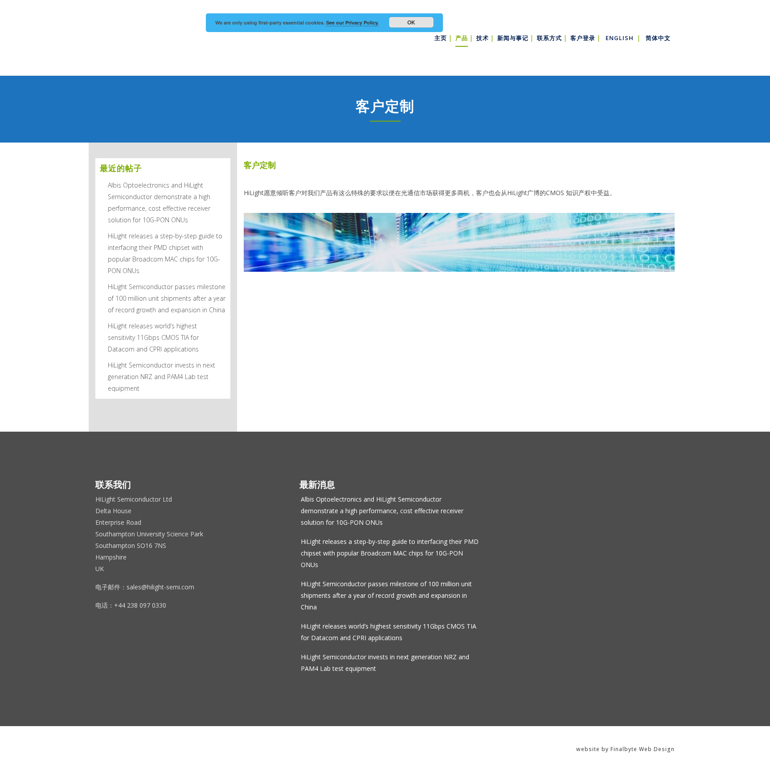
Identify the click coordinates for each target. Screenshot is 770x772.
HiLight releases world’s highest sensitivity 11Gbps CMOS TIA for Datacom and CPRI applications (153, 337)
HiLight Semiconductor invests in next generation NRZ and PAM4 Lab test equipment (161, 376)
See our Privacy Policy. (352, 22)
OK (411, 22)
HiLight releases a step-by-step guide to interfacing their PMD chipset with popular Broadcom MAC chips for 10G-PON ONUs (390, 553)
